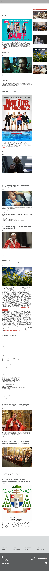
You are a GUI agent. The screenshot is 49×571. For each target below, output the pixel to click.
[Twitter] (42, 0)
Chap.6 (15, 330)
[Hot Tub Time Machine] (17, 118)
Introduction (26, 307)
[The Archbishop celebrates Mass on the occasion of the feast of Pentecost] (17, 420)
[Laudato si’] (17, 276)
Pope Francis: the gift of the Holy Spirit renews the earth (16, 227)
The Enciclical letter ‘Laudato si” (21, 330)
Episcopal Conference (16, 545)
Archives (3, 543)
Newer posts (29, 533)
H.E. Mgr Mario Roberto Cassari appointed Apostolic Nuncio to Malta (16, 480)
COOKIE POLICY (45, 568)
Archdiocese (15, 543)
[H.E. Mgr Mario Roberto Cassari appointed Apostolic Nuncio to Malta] (17, 503)
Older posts (4, 533)
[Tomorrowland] (17, 164)
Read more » (4, 48)
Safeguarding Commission (41, 543)
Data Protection (28, 543)
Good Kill (5, 53)
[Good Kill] (17, 65)
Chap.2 (7, 309)
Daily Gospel (27, 549)
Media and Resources (16, 549)
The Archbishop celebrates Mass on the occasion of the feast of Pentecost (16, 405)
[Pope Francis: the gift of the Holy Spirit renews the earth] (17, 240)
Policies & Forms (4, 545)
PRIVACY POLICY (41, 568)
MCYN (38, 547)
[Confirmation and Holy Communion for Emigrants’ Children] (17, 198)
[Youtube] (44, 0)
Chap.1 (4, 309)
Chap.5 (12, 330)
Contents (22, 307)
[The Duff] (17, 30)
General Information (28, 545)
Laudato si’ (6, 260)
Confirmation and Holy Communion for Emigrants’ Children (15, 186)
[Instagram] (43, 0)
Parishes (14, 547)
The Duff (5, 15)
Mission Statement (28, 547)
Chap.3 (6, 330)
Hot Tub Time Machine (10, 91)
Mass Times (3, 549)
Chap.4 (9, 330)
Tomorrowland (7, 152)
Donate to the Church (40, 549)
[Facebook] (41, 0)
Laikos (38, 545)
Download (27, 330)
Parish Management (5, 547)
